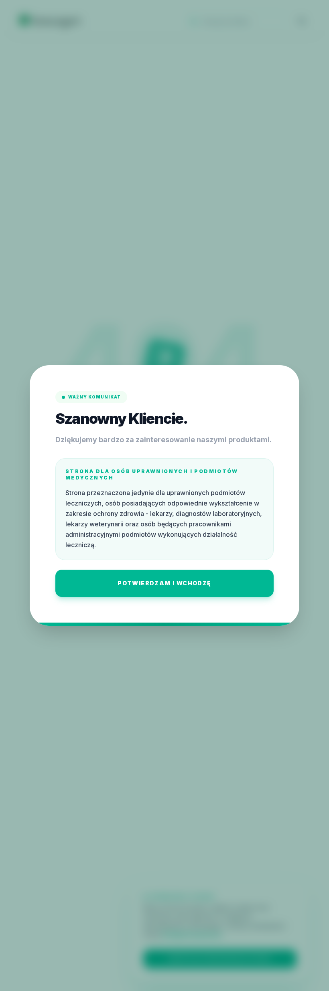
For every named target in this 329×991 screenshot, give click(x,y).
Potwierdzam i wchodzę (164, 583)
